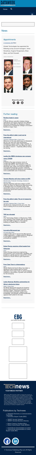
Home (5, 9)
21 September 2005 (8, 42)
